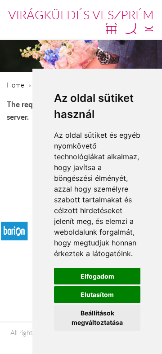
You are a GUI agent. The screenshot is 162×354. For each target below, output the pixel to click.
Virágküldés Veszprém (81, 15)
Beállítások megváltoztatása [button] (97, 317)
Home (15, 84)
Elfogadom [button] (97, 276)
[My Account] (149, 28)
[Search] (131, 28)
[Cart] (111, 28)
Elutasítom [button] (97, 294)
